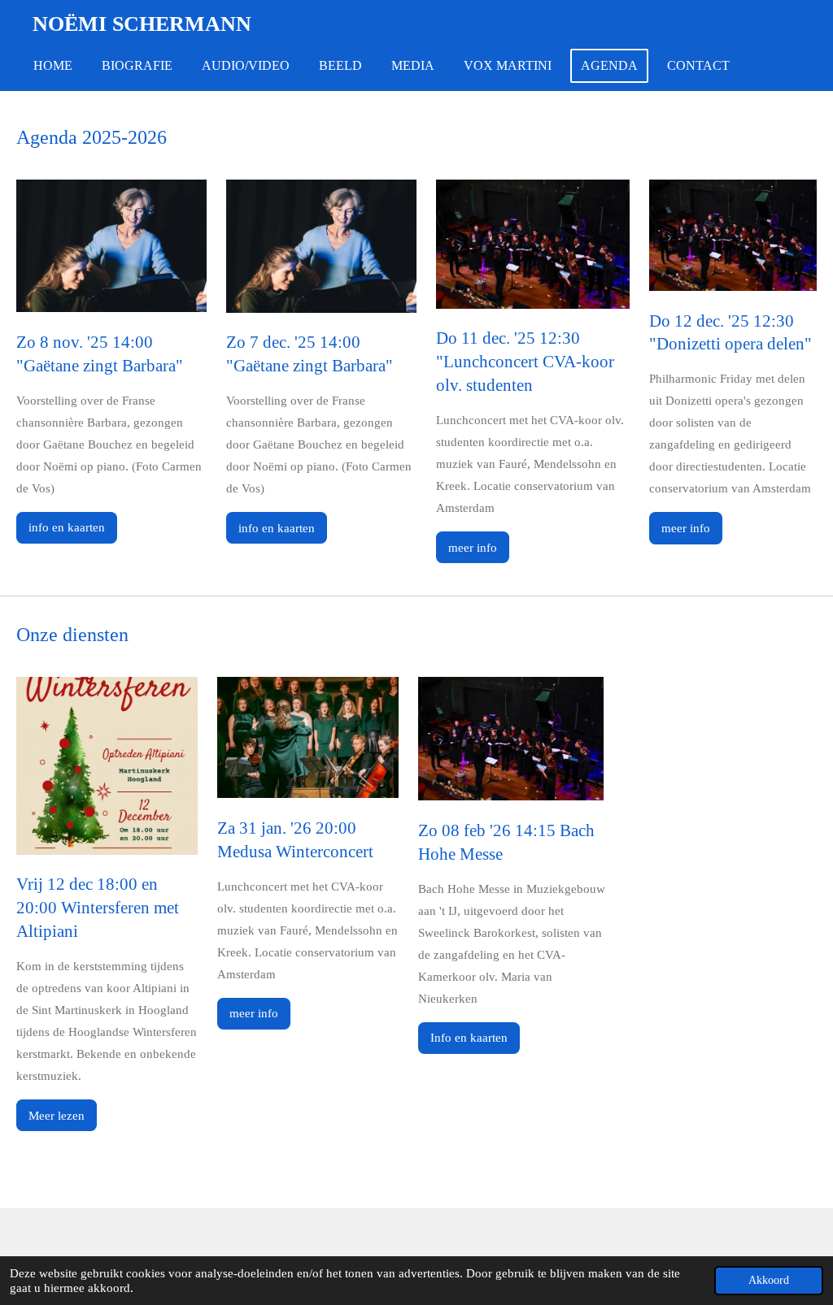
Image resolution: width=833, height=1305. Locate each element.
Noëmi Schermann (142, 24)
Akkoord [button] (768, 1280)
